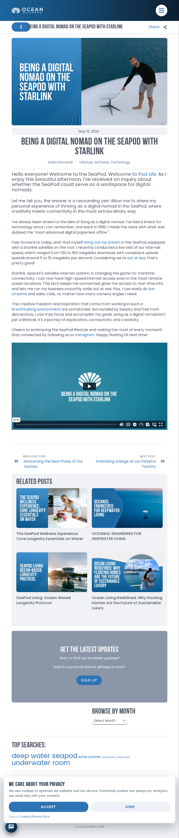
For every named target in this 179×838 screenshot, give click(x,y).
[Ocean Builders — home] (27, 10)
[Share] (156, 27)
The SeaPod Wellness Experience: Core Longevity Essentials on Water (49, 536)
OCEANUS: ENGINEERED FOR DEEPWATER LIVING (116, 536)
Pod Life (147, 174)
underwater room (41, 762)
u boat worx (123, 757)
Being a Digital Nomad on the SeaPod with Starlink (89, 147)
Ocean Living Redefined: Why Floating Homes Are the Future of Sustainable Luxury (127, 603)
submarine (108, 757)
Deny (130, 807)
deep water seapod (44, 755)
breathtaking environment (36, 309)
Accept (48, 807)
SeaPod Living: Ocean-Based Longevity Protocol (43, 600)
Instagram (84, 335)
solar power (89, 756)
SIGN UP (89, 680)
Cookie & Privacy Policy (35, 816)
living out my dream (102, 242)
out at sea (136, 258)
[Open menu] (161, 10)
